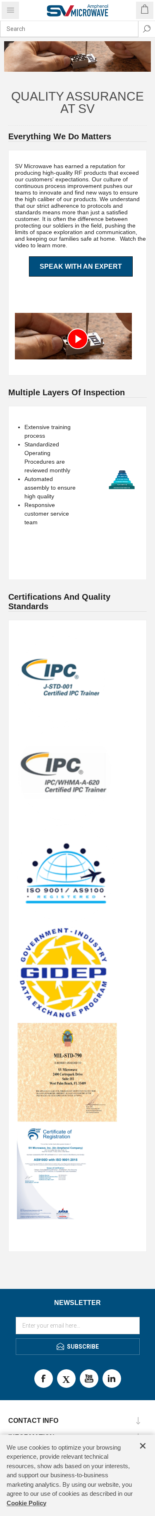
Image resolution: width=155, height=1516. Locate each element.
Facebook (43, 1378)
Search (146, 29)
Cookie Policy (26, 1503)
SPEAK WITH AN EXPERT (81, 266)
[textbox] (69, 29)
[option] (77, 56)
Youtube (89, 1378)
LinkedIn (112, 1378)
